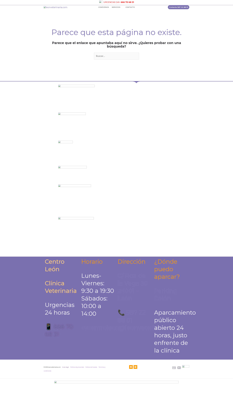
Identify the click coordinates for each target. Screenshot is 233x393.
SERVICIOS (116, 7)
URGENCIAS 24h (112, 2)
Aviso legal (65, 367)
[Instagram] (135, 367)
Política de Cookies (91, 367)
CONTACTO (130, 7)
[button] (178, 7)
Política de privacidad (77, 367)
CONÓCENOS (103, 7)
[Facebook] (131, 367)
